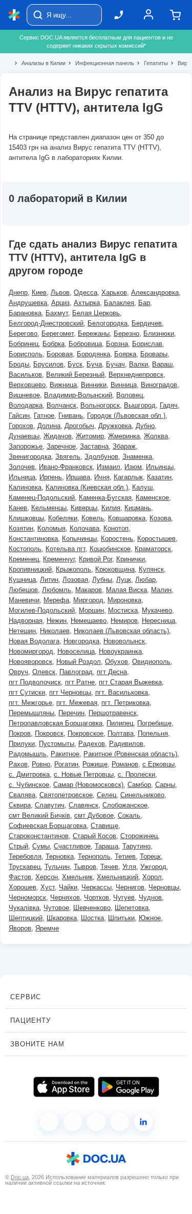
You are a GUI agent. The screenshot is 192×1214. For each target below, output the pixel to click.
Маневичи (24, 600)
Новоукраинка (120, 651)
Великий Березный (75, 374)
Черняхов (65, 897)
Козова (160, 518)
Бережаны (94, 333)
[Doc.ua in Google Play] (128, 1087)
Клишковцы (26, 518)
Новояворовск (30, 661)
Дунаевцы (24, 436)
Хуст (47, 887)
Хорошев (22, 887)
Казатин (159, 477)
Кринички (130, 559)
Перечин (71, 713)
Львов (60, 292)
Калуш (142, 487)
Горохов (21, 426)
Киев (39, 292)
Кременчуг (59, 559)
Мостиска (123, 610)
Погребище (154, 723)
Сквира (20, 805)
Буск (75, 364)
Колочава (84, 528)
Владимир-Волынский (78, 395)
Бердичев (147, 323)
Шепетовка (131, 908)
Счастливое (72, 846)
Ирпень (50, 477)
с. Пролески (136, 774)
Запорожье (25, 446)
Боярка (125, 354)
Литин (49, 579)
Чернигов (130, 887)
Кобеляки (62, 518)
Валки (138, 364)
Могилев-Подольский (42, 610)
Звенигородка (30, 456)
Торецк (150, 856)
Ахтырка (87, 303)
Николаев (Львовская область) (121, 631)
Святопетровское (66, 795)
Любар (145, 579)
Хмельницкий (117, 877)
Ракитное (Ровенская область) (130, 754)
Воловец (129, 395)
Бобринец (23, 344)
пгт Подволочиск (35, 682)
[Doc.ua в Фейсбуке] (49, 1121)
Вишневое (24, 395)
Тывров (85, 867)
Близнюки (158, 333)
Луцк (123, 579)
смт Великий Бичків (39, 815)
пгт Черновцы (70, 692)
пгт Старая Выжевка (130, 682)
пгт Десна (112, 672)
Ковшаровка (126, 518)
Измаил (108, 467)
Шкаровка (62, 918)
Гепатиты (151, 63)
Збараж (124, 446)
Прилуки (22, 743)
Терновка (60, 856)
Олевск (43, 672)
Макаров (88, 590)
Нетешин (22, 631)
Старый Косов (94, 836)
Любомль (56, 590)
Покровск (49, 733)
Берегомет (57, 333)
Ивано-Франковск (66, 467)
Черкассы (96, 887)
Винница (124, 385)
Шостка (92, 918)
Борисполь (25, 354)
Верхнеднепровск (136, 374)
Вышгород (140, 405)
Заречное (61, 446)
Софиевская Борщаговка (48, 825)
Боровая (60, 354)
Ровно (41, 764)
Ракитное (65, 754)
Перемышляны (31, 713)
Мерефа (56, 600)
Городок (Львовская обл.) (126, 415)
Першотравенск (113, 713)
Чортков (96, 897)
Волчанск (61, 405)
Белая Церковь (96, 313)
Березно (126, 333)
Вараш (162, 364)
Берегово (23, 333)
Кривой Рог (95, 559)
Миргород (88, 600)
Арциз (60, 303)
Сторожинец (139, 836)
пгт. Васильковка (121, 692)
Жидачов (58, 436)
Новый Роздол (78, 661)
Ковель (92, 518)
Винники (93, 385)
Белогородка (107, 323)
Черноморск (27, 897)
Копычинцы (79, 538)
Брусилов (48, 364)
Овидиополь (151, 661)
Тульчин (57, 867)
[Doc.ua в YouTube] (120, 1121)
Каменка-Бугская (105, 497)
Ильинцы (160, 467)
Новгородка (81, 641)
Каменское (152, 497)
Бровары (153, 354)
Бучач (115, 364)
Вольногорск (100, 405)
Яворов (20, 928)
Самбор (139, 784)
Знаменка (137, 456)
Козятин (21, 528)
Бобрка (53, 344)
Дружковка (115, 426)
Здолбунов (101, 456)
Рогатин (66, 764)
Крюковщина (115, 569)
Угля (129, 867)
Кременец (24, 559)
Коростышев (156, 538)
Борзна (117, 344)
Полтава (121, 733)
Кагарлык (128, 477)
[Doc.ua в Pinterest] (143, 1121)
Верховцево (27, 385)
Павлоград (76, 672)
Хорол (152, 877)
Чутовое (56, 908)
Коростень (117, 538)
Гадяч (169, 405)
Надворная (25, 620)
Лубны (102, 579)
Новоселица (76, 651)
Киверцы (84, 508)
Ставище (104, 825)
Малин (161, 590)
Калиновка (25, 487)
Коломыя (51, 528)
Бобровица (85, 344)
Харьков (114, 292)
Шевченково (92, 908)
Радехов (91, 743)
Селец (106, 795)
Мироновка (124, 600)
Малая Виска (126, 590)
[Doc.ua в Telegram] (96, 1121)
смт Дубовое (94, 815)
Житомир (90, 436)
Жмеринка (124, 436)
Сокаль (129, 815)
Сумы (41, 846)
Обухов (116, 661)
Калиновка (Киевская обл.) (87, 487)
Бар (144, 303)
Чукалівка (24, 908)
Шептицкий (25, 918)
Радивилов (126, 743)
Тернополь (94, 856)
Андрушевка (28, 303)
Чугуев (124, 897)
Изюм (133, 467)
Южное (150, 918)
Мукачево (157, 610)
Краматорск (153, 549)
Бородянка (93, 354)
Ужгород (153, 867)
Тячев (109, 867)
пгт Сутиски (27, 692)
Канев (18, 508)
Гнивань (70, 415)
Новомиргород (31, 651)
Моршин (91, 610)
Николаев (55, 631)
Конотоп (116, 528)
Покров (20, 733)
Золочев (22, 467)
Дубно (145, 426)
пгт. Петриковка (125, 702)
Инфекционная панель (100, 63)
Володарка (25, 405)
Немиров (124, 620)
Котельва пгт (66, 549)
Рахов (18, 764)
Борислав (147, 344)
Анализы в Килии (39, 63)
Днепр (18, 292)
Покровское (85, 733)
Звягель (67, 456)
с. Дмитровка (29, 774)
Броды (19, 364)
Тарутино (136, 846)
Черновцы (163, 887)
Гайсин (19, 415)
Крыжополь (73, 569)
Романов (125, 764)
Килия (110, 508)
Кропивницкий (30, 569)
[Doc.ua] (14, 15)
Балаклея (119, 303)
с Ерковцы (158, 764)
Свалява (22, 795)
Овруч (18, 672)
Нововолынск (124, 641)
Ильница (22, 477)
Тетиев (125, 856)
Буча (94, 364)
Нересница (158, 620)
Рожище (95, 764)
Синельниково (142, 795)
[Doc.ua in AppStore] (64, 1087)
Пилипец (119, 723)
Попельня (153, 733)
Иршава (78, 477)
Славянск (83, 805)
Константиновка (33, 538)
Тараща (106, 846)
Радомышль (28, 754)
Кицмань (137, 508)
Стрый (18, 846)
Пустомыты (56, 743)
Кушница (22, 579)
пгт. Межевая (76, 702)
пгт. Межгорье (30, 702)
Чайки (68, 887)
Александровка (155, 292)
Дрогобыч (79, 426)
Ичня (102, 477)
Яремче (47, 928)
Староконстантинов (39, 836)
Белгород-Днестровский (46, 323)
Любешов (23, 590)
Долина (48, 426)
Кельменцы (49, 508)
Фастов (20, 877)
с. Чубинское (29, 784)
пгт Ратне (80, 682)
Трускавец (24, 867)
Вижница (63, 385)
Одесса (85, 292)
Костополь (25, 549)
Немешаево (88, 620)
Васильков (25, 374)
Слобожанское (124, 805)
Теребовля (25, 856)
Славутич (50, 805)
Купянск (151, 569)
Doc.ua (20, 1177)
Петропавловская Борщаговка (55, 723)
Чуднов (150, 897)
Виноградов (159, 385)
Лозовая (75, 579)
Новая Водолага (34, 641)
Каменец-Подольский (42, 497)
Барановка (25, 313)
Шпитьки (121, 918)
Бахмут (57, 313)
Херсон (46, 877)
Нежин (57, 620)
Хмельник (77, 877)
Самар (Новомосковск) (88, 784)
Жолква (156, 436)
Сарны (165, 784)
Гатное (44, 415)
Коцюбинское (110, 549)
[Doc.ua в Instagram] (72, 1121)
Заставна (94, 446)
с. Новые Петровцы (84, 774)
